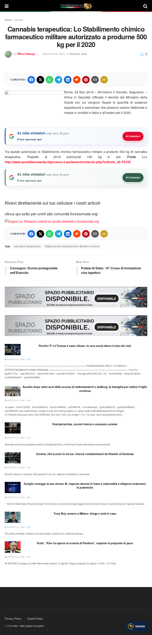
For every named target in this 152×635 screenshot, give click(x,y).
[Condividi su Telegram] (58, 79)
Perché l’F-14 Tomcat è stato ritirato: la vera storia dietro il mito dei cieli (85, 346)
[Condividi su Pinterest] (86, 79)
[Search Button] (145, 6)
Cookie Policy (35, 618)
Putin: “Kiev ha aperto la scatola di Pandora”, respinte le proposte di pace (85, 543)
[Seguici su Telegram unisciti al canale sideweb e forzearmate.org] (52, 221)
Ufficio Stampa (26, 54)
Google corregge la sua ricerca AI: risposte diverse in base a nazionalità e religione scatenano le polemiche (85, 486)
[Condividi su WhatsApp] (49, 79)
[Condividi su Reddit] (77, 79)
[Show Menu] (7, 6)
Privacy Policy (13, 618)
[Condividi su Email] (95, 79)
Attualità (18, 20)
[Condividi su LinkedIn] (67, 79)
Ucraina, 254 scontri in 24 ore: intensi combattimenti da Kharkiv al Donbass (85, 454)
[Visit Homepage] (76, 6)
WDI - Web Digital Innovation (28, 626)
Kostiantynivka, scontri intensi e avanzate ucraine (84, 424)
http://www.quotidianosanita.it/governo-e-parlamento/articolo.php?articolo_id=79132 (68, 162)
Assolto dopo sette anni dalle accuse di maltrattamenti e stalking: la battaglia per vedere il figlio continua (85, 389)
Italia (84, 54)
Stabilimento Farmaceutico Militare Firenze (72, 246)
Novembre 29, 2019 (53, 54)
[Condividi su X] (40, 79)
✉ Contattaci (133, 136)
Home (8, 20)
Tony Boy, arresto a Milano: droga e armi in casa (85, 513)
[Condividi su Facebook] (31, 79)
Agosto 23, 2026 (16, 359)
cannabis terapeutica (27, 246)
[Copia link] (104, 79)
